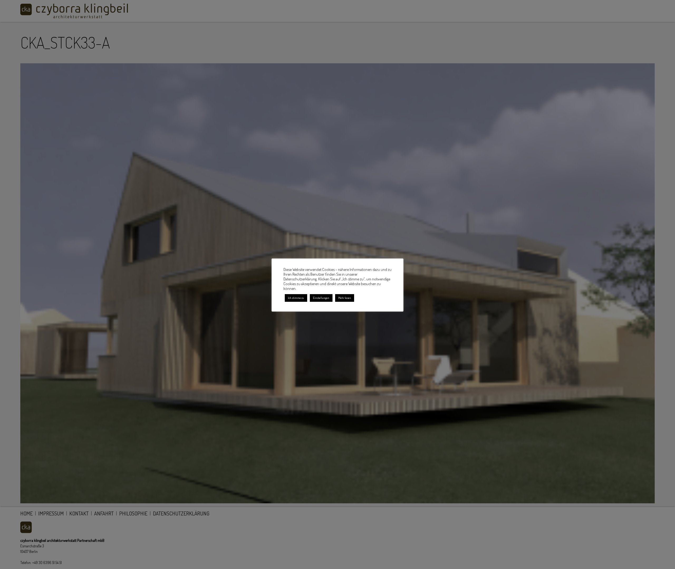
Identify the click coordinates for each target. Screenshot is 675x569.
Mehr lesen (344, 298)
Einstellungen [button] (321, 298)
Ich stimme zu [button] (296, 298)
